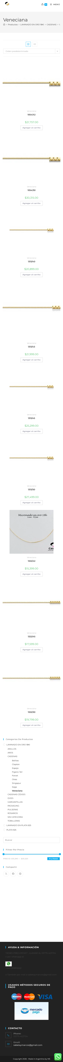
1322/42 (31, 561)
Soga (14, 787)
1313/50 (31, 489)
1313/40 (31, 261)
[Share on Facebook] (13, 874)
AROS (10, 752)
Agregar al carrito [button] (32, 128)
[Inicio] (4, 24)
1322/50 (31, 712)
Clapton (16, 764)
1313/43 (31, 346)
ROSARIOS (13, 813)
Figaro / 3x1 (17, 772)
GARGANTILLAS (15, 802)
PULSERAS (13, 809)
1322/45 (31, 636)
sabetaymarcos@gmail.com (27, 1045)
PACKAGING (13, 806)
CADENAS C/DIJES (16, 794)
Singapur (16, 783)
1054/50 (31, 190)
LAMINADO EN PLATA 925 (18, 825)
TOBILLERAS (14, 821)
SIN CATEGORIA (15, 817)
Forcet (15, 775)
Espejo (15, 768)
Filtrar (53, 859)
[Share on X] (6, 874)
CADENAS (12, 756)
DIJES (10, 798)
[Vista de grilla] (28, 44)
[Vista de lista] (34, 44)
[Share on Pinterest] (20, 874)
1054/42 (31, 114)
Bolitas (15, 760)
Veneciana (31, 111)
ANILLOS (12, 749)
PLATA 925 (11, 830)
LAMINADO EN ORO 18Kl (18, 744)
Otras (14, 779)
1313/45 (31, 418)
